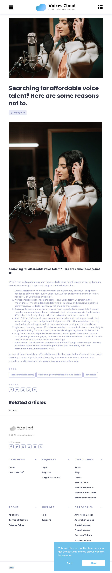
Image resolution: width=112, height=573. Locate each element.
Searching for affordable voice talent (59, 374)
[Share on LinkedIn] (23, 390)
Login (45, 467)
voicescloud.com (25, 435)
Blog (77, 472)
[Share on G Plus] (29, 390)
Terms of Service (18, 519)
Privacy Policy (16, 525)
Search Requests (84, 487)
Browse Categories (85, 497)
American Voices (84, 514)
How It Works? (16, 472)
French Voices (82, 530)
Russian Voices (83, 540)
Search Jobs (81, 482)
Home (12, 467)
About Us (14, 514)
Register (46, 472)
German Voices (83, 535)
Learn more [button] (65, 555)
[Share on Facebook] (11, 390)
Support (46, 519)
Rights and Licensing (22, 374)
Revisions (90, 374)
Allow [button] (94, 563)
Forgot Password (51, 477)
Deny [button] (70, 563)
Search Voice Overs (85, 492)
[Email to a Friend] (34, 390)
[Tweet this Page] (17, 390)
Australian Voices (84, 519)
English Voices (82, 525)
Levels (78, 477)
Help (44, 514)
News (77, 467)
